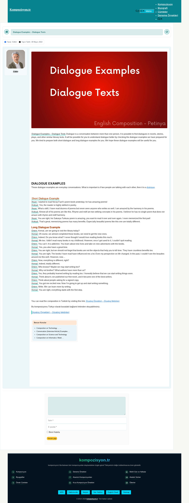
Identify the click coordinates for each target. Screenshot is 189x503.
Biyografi (163, 8)
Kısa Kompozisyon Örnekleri (83, 483)
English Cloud (113, 492)
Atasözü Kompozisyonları (82, 477)
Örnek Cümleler (22, 483)
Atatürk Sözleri (135, 477)
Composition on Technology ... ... (49, 328)
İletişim (85, 492)
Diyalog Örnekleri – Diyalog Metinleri (102, 301)
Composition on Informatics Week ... (50, 338)
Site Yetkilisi (98, 492)
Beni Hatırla (54, 432)
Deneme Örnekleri (168, 15)
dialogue (151, 187)
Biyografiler (20, 477)
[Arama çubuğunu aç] (138, 11)
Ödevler (132, 483)
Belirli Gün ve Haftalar (138, 472)
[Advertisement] (99, 162)
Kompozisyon (165, 4)
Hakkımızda (73, 492)
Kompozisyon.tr (20, 9)
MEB (62, 492)
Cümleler (163, 11)
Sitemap (126, 492)
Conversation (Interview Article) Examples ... (53, 331)
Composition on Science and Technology (52, 335)
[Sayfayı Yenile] (166, 31)
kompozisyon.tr (94, 460)
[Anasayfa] (6, 31)
